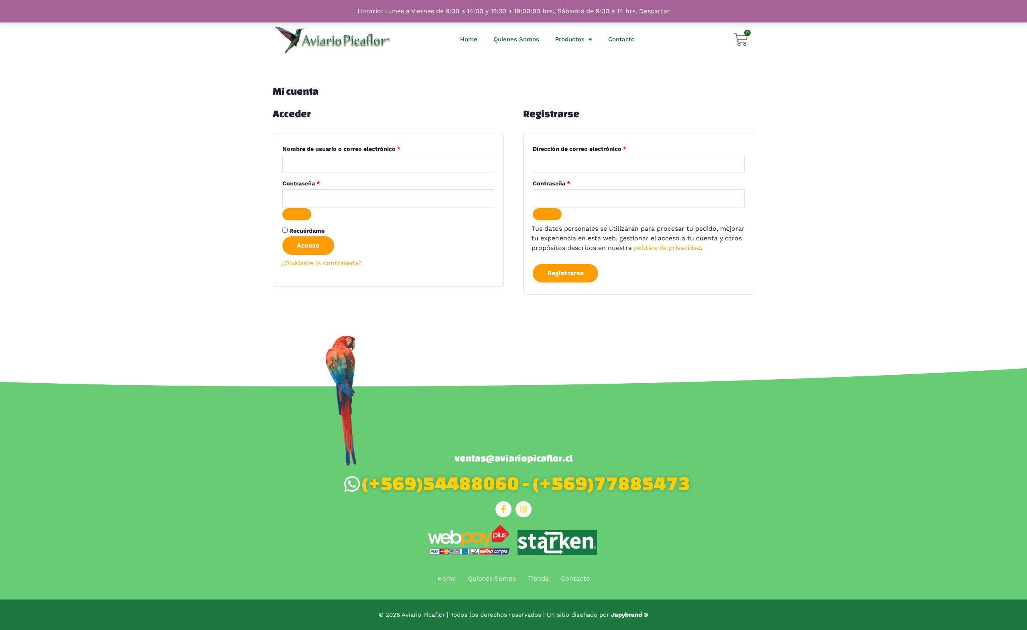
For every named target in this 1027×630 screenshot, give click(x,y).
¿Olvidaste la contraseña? (321, 263)
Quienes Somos (516, 39)
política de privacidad (667, 248)
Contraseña (316, 182)
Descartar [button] (654, 11)
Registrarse (565, 273)
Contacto (621, 39)
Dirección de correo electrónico (595, 147)
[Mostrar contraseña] (296, 214)
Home (468, 39)
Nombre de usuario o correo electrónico (357, 147)
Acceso (308, 245)
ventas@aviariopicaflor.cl (514, 458)
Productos (570, 39)
